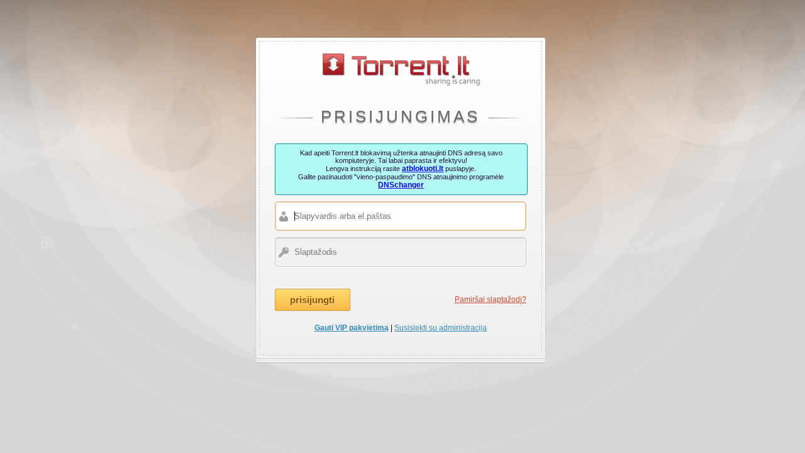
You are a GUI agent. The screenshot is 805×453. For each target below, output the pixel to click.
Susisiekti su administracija (440, 327)
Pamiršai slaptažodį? (490, 299)
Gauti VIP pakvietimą (351, 327)
